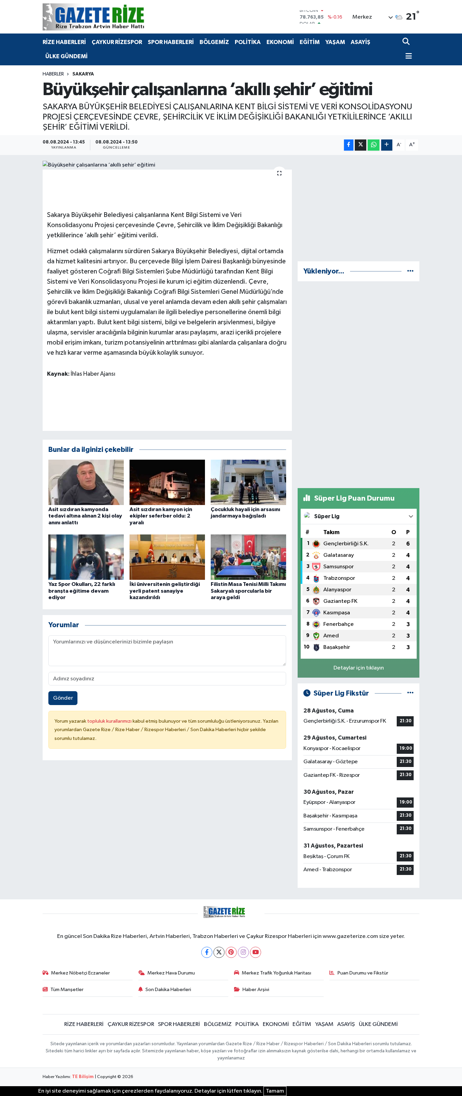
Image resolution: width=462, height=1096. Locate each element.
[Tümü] (410, 271)
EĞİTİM (310, 42)
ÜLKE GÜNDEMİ (66, 56)
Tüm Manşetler (67, 989)
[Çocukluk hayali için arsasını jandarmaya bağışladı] (248, 482)
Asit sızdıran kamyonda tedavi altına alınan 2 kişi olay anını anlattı (85, 516)
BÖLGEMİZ (214, 42)
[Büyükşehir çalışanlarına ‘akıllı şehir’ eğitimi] (167, 165)
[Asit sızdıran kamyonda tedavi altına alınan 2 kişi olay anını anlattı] (86, 482)
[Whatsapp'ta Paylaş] (373, 145)
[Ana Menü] (407, 56)
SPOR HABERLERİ (171, 42)
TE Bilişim (83, 1077)
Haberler (53, 74)
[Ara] (406, 42)
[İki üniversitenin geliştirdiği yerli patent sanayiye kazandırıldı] (167, 557)
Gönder (63, 698)
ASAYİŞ (360, 42)
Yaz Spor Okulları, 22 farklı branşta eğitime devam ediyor (81, 591)
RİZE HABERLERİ (64, 42)
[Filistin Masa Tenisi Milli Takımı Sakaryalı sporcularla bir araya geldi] (248, 557)
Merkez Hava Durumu (171, 973)
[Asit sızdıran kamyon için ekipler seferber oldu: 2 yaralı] (167, 482)
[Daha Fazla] (386, 145)
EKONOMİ (280, 42)
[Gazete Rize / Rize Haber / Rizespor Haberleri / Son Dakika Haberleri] (110, 16)
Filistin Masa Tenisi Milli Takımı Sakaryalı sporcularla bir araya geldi (248, 591)
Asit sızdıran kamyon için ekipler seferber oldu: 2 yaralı (161, 516)
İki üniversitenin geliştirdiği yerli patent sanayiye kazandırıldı (165, 591)
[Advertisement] (358, 208)
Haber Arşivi (255, 989)
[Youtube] (255, 952)
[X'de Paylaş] (360, 145)
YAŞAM (335, 42)
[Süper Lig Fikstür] (410, 693)
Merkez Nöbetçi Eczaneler (80, 973)
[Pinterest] (231, 952)
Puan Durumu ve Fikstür (363, 973)
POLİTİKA (248, 42)
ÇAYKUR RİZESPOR (117, 42)
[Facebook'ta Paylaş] (348, 145)
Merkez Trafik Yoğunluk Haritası (276, 973)
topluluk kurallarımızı (110, 721)
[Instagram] (243, 952)
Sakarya (83, 74)
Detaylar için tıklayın (358, 668)
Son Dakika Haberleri (168, 989)
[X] (219, 952)
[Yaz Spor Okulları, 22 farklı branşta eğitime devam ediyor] (86, 557)
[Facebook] (206, 952)
